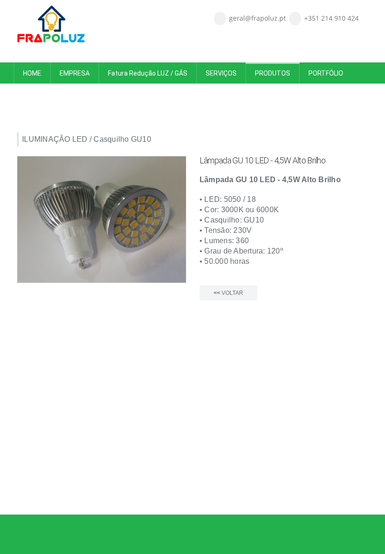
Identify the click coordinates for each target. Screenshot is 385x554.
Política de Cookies (233, 488)
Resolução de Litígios (172, 488)
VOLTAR (228, 293)
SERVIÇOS (221, 73)
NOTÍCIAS (37, 94)
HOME (32, 73)
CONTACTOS (90, 94)
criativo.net (73, 499)
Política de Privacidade (107, 488)
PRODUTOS (272, 73)
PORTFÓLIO (325, 73)
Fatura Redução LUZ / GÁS (147, 73)
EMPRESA (75, 73)
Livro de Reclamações (43, 488)
